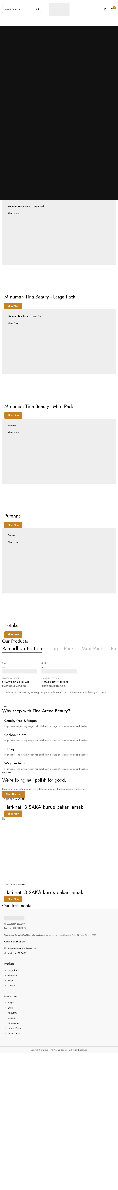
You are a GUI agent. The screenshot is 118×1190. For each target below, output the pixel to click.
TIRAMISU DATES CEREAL (54, 682)
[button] (13, 306)
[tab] (22, 648)
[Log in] (105, 9)
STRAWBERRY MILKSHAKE (15, 682)
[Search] (38, 9)
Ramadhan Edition (11, 678)
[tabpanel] (59, 676)
